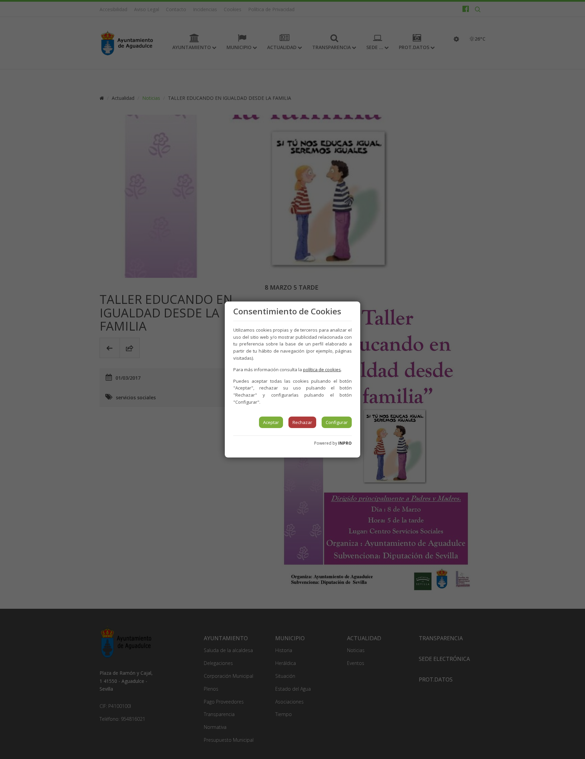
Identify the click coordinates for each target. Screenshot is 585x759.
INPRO (345, 443)
